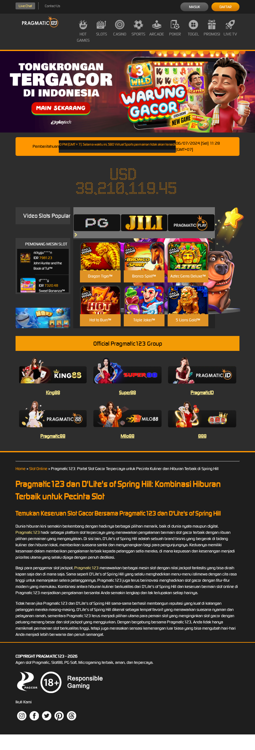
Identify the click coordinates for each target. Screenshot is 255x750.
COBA (100, 248)
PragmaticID (202, 392)
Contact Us (52, 6)
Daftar (226, 7)
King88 (53, 392)
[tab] (97, 222)
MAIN (100, 262)
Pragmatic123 (28, 532)
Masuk (194, 7)
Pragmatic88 (52, 436)
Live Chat (25, 6)
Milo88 (127, 436)
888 (202, 436)
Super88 (127, 392)
